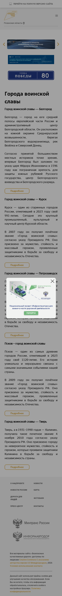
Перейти (31, 313)
